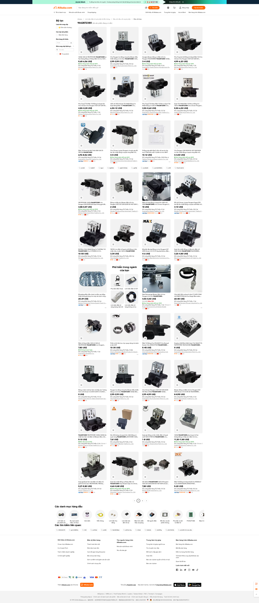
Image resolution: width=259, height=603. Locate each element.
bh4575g (159, 530)
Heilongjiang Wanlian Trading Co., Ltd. (122, 444)
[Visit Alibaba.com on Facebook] (177, 570)
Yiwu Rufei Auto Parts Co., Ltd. (119, 398)
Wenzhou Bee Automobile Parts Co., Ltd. (187, 490)
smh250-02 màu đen (186, 530)
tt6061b (149, 530)
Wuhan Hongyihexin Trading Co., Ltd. (185, 398)
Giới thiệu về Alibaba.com (66, 540)
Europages (159, 594)
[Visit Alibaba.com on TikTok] (197, 570)
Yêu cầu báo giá (121, 550)
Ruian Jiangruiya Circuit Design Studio (154, 307)
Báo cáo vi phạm (151, 563)
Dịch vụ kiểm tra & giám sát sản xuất (98, 559)
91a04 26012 (180, 168)
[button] (146, 7)
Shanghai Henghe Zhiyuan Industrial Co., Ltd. (188, 303)
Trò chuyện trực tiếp (152, 548)
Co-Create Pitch (63, 548)
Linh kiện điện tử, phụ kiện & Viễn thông (97, 19)
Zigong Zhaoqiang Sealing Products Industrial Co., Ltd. (124, 352)
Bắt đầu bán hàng (181, 548)
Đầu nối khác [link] (138, 19)
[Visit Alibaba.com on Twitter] (185, 570)
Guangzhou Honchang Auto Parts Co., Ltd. (187, 352)
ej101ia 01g (128, 530)
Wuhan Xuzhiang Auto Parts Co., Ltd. (89, 67)
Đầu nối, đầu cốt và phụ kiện (122, 19)
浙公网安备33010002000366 (162, 600)
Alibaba (79, 19)
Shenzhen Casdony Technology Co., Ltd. (122, 492)
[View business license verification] (148, 600)
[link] (256, 583)
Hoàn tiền (149, 556)
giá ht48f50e (74, 530)
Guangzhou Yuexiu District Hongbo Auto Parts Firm (156, 67)
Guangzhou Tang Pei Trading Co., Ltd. (89, 159)
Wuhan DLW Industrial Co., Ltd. (152, 490)
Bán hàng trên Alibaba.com (184, 544)
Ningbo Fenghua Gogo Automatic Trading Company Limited (124, 211)
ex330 (105, 530)
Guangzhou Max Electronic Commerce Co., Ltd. (156, 258)
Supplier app (131, 585)
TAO (145, 594)
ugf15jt (135, 168)
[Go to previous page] (134, 501)
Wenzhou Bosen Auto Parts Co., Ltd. (121, 112)
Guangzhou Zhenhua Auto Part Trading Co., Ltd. (156, 112)
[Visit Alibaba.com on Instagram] (189, 570)
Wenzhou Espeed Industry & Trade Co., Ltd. (187, 258)
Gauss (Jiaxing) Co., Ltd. (85, 490)
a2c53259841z (158, 168)
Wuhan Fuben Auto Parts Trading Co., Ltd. (91, 213)
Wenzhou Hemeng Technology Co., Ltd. (90, 258)
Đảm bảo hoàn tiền (93, 548)
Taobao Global (137, 594)
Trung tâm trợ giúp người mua (155, 544)
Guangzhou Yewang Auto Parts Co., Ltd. (154, 444)
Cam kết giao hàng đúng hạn (96, 552)
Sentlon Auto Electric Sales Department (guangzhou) (92, 398)
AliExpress (100, 594)
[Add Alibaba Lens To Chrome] (87, 585)
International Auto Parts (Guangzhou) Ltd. (155, 352)
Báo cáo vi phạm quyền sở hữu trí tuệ (158, 559)
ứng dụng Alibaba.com (163, 585)
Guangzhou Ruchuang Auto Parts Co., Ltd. (123, 65)
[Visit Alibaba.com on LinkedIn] (181, 570)
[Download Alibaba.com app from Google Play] (194, 585)
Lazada (129, 594)
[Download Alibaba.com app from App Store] (180, 585)
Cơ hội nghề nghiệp (64, 556)
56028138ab (115, 530)
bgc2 (102, 168)
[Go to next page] (146, 501)
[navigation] (65, 260)
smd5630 (145, 168)
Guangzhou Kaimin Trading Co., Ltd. (153, 211)
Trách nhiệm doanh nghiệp (66, 552)
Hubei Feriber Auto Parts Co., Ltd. (184, 112)
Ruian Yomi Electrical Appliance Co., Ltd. (186, 161)
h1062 (139, 530)
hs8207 (93, 168)
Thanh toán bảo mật (93, 544)
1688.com (109, 594)
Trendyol (151, 594)
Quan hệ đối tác (181, 561)
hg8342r (111, 168)
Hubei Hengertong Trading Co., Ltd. (185, 445)
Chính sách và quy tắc (94, 563)
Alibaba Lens (66, 585)
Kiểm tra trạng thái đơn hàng (185, 552)
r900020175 (61, 530)
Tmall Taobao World (120, 594)
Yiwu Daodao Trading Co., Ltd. (119, 258)
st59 (169, 168)
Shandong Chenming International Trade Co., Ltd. (124, 161)
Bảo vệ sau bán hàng (93, 556)
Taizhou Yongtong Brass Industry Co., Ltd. (155, 159)
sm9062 (94, 530)
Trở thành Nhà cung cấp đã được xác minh (187, 556)
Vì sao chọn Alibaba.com (65, 544)
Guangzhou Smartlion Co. (86, 353)
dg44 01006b (123, 168)
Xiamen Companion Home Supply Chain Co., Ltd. (92, 303)
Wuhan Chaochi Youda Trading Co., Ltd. (90, 445)
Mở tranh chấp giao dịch (153, 552)
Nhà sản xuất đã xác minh (125, 546)
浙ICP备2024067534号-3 (181, 600)
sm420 (83, 168)
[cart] (174, 8)
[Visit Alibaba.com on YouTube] (193, 570)
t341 (85, 530)
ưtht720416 (171, 530)
